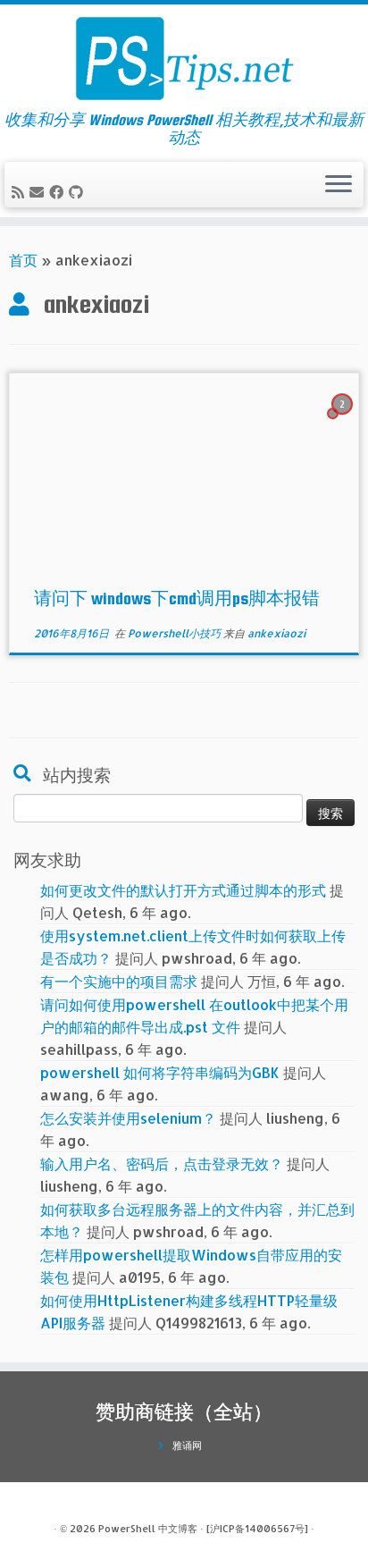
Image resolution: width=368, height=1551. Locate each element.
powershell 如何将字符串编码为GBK (160, 1072)
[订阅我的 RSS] (20, 191)
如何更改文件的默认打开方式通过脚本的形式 (183, 890)
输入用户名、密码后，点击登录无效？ (161, 1163)
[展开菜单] (338, 185)
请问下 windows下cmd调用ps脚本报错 (177, 598)
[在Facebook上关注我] (59, 191)
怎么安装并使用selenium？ (128, 1117)
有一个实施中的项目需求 (118, 981)
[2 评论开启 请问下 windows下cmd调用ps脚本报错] (344, 419)
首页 (23, 259)
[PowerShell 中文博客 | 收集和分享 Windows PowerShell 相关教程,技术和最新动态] (184, 58)
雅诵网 (187, 1445)
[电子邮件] (39, 191)
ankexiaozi (276, 633)
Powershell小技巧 (175, 633)
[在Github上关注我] (78, 191)
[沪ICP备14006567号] (257, 1528)
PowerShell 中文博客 (147, 1528)
